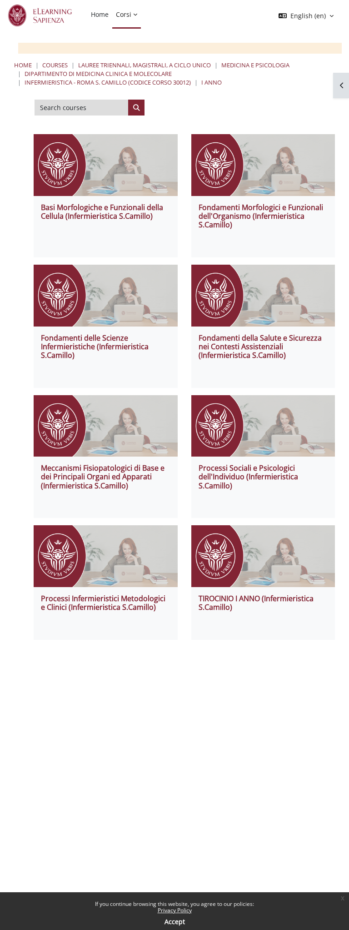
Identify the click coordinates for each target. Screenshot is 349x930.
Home (23, 65)
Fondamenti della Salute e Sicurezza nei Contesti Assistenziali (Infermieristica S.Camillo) (260, 346)
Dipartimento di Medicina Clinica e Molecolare (98, 74)
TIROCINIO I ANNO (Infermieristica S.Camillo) (256, 602)
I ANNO (211, 82)
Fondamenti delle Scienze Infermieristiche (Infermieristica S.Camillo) (95, 346)
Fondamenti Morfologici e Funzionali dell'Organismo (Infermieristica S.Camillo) (261, 216)
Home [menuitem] (100, 14)
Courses (55, 65)
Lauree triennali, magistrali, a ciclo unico (144, 65)
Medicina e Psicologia (255, 65)
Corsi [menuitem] (123, 14)
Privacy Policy (175, 910)
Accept (175, 921)
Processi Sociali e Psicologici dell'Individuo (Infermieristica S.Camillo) (248, 476)
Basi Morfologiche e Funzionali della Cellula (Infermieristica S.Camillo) (102, 211)
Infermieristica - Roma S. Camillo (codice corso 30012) (108, 82)
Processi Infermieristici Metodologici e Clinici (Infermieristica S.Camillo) (103, 602)
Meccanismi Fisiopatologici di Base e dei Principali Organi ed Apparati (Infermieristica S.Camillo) (103, 476)
